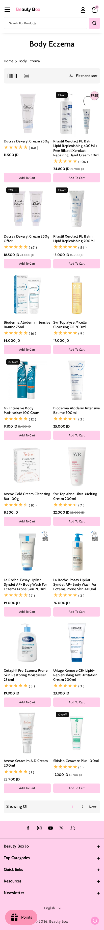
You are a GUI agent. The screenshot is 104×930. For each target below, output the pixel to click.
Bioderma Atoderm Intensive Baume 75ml (27, 324)
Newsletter (14, 892)
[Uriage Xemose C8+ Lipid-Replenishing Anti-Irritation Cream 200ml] (76, 642)
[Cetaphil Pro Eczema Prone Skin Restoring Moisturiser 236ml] (27, 642)
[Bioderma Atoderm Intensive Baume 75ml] (27, 294)
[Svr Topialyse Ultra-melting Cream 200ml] (76, 466)
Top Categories (17, 857)
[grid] (12, 75)
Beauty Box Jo (16, 846)
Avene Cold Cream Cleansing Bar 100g (27, 496)
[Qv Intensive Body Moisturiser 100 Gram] (27, 380)
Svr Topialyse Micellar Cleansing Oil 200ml (70, 324)
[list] (26, 75)
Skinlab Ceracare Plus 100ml (76, 760)
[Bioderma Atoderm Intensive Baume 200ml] (76, 380)
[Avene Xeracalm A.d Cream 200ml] (27, 732)
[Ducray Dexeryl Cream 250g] (27, 113)
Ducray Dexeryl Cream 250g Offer (26, 238)
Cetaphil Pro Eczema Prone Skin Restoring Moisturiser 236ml (25, 675)
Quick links (13, 869)
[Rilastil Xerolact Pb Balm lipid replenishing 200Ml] (76, 208)
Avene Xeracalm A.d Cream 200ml (26, 763)
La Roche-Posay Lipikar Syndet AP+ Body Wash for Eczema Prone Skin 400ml (75, 584)
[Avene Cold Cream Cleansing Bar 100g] (27, 466)
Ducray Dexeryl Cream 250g (26, 141)
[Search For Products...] (94, 23)
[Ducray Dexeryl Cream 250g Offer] (27, 208)
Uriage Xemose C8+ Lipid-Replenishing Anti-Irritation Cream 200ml (75, 675)
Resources (12, 881)
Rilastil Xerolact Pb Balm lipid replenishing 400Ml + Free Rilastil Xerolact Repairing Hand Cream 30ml (76, 148)
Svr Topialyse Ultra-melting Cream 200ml (75, 496)
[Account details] (83, 9)
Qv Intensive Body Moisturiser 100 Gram (21, 410)
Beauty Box (58, 921)
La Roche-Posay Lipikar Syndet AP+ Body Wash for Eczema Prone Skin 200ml (25, 584)
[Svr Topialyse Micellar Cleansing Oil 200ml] (76, 294)
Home (8, 61)
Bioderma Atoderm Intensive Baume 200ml (76, 410)
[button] (7, 9)
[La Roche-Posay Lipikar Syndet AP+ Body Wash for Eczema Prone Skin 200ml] (27, 552)
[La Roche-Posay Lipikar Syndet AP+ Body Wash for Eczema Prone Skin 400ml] (76, 552)
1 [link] (72, 807)
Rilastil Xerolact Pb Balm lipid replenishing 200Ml (74, 238)
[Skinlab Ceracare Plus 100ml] (76, 732)
